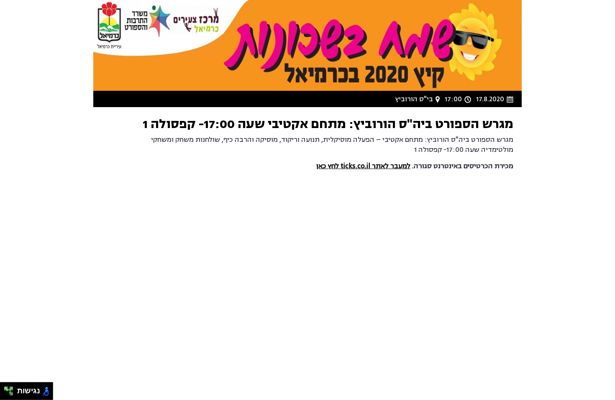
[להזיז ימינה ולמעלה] (11, 389)
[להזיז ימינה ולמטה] (11, 393)
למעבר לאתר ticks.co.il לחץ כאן (363, 166)
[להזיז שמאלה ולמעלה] (6, 389)
